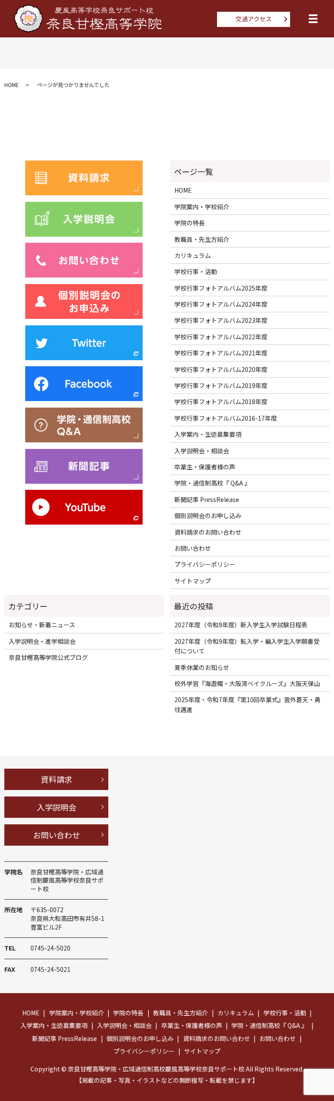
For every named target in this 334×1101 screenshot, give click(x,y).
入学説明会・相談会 (201, 450)
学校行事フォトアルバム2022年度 (220, 336)
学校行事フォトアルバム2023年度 (220, 320)
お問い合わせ (192, 548)
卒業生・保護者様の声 (204, 466)
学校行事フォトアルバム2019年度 (220, 385)
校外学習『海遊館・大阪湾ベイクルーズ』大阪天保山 (247, 683)
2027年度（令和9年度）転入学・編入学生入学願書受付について (247, 646)
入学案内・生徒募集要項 (207, 434)
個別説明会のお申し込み (207, 515)
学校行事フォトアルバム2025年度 (220, 288)
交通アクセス (254, 18)
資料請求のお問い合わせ (207, 532)
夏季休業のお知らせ (201, 667)
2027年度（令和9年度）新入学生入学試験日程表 (240, 624)
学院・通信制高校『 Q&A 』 (212, 483)
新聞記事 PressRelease (206, 499)
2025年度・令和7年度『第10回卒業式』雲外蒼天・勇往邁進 (247, 704)
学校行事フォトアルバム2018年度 (220, 401)
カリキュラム (192, 255)
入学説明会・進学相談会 (42, 641)
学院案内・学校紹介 (201, 206)
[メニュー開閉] (313, 18)
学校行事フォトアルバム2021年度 (220, 352)
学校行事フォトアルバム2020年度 (220, 369)
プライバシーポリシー (204, 564)
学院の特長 (189, 222)
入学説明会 (56, 807)
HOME (11, 84)
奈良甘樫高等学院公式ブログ (48, 657)
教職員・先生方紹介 (201, 239)
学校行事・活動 (195, 271)
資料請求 (56, 779)
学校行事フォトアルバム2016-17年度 (225, 418)
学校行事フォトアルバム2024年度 (220, 304)
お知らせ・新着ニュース (42, 624)
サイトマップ (192, 580)
